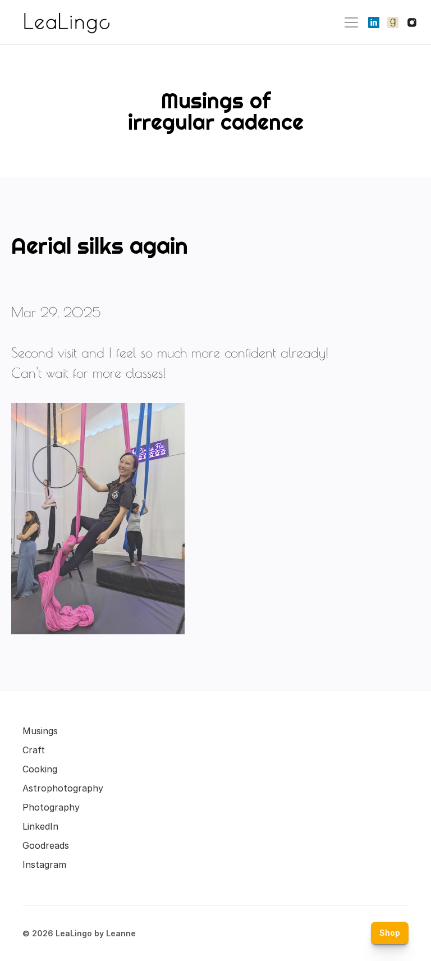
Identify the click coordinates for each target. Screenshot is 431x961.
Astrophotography (62, 788)
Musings (40, 730)
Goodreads (45, 845)
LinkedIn (40, 826)
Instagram (44, 864)
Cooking (39, 769)
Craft (33, 750)
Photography (51, 807)
